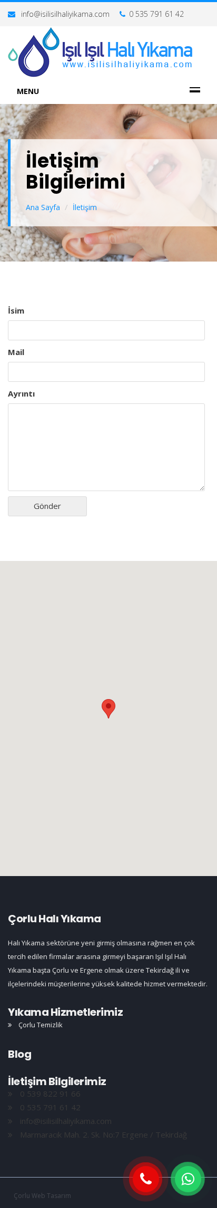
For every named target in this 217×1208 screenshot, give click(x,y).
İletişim (85, 207)
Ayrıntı (21, 393)
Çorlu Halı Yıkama (54, 918)
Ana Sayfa (43, 207)
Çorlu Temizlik (40, 1024)
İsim (16, 310)
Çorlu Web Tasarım (42, 1195)
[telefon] (146, 1179)
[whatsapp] (188, 1179)
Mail (16, 352)
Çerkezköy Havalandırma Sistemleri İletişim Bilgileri (100, 52)
